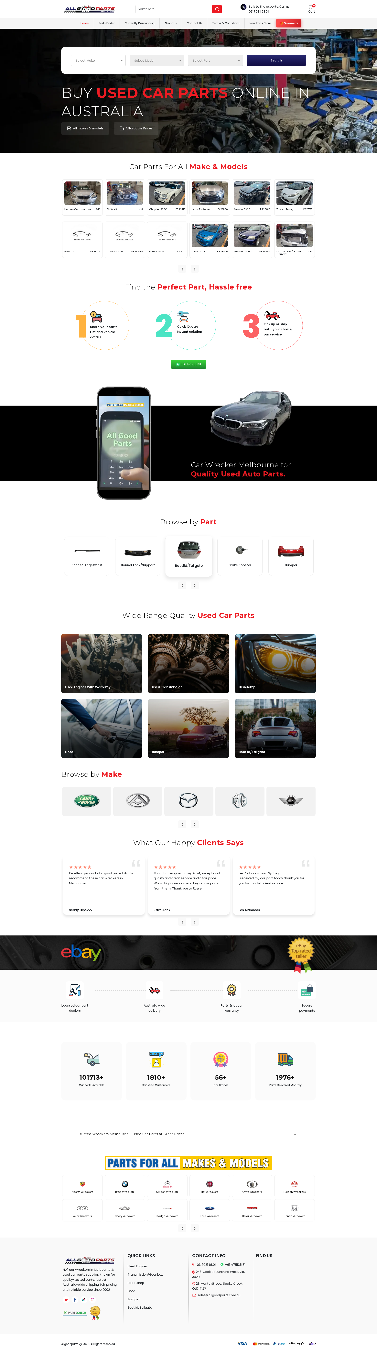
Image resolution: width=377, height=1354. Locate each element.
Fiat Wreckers (209, 1192)
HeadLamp (135, 1283)
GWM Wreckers (252, 1192)
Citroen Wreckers (167, 1192)
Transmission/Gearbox (145, 1274)
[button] (188, 1134)
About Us (171, 23)
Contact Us (194, 23)
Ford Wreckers (209, 1216)
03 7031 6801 (259, 11)
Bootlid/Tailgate (139, 1307)
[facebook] (74, 1299)
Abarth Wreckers (82, 1192)
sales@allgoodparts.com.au (219, 1295)
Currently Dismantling (140, 23)
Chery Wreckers (125, 1216)
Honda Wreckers (294, 1216)
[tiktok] (83, 1299)
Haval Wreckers (252, 1216)
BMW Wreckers (125, 1192)
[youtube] (66, 1299)
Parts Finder (107, 23)
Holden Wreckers (295, 1192)
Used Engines (137, 1266)
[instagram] (92, 1299)
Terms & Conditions (226, 23)
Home (85, 23)
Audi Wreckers (82, 1216)
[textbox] (98, 60)
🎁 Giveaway (289, 23)
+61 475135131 (190, 364)
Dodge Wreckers (167, 1216)
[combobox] (98, 60)
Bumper (133, 1299)
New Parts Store (260, 23)
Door (131, 1291)
